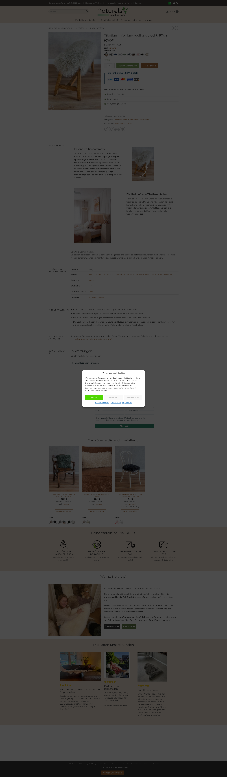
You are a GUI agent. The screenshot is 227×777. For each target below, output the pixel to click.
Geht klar (94, 397)
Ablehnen (113, 397)
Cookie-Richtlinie (102, 403)
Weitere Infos (133, 397)
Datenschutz (116, 403)
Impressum (127, 403)
